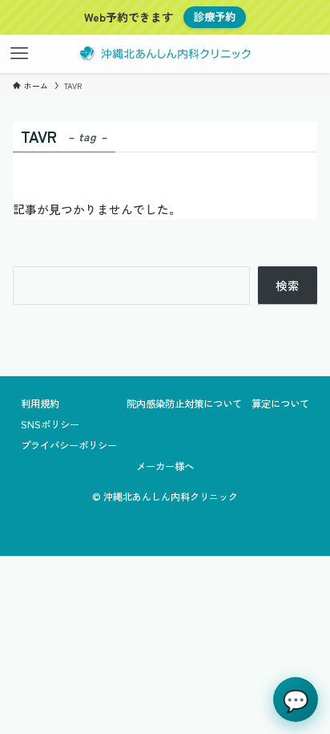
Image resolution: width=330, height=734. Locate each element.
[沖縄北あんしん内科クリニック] (164, 53)
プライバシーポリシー (69, 445)
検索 (288, 285)
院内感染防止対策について (184, 403)
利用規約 (40, 403)
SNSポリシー (50, 424)
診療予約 (214, 16)
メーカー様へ (165, 466)
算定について (280, 403)
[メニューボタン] (19, 53)
